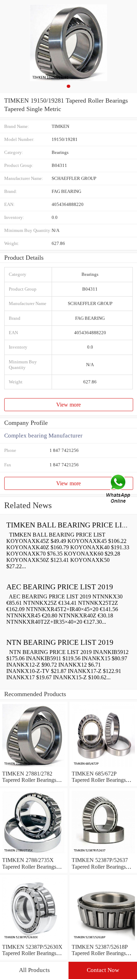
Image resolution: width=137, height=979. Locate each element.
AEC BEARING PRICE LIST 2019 (59, 587)
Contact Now (103, 970)
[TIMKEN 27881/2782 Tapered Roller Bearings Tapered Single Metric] (33, 767)
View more (68, 405)
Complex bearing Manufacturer (43, 435)
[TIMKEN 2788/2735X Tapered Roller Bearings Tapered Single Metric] (33, 854)
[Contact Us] (118, 489)
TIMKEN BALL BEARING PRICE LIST (68, 525)
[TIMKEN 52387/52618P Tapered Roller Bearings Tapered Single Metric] (103, 941)
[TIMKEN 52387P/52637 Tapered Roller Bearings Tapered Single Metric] (103, 854)
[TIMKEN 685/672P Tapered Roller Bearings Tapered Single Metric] (103, 767)
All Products (34, 970)
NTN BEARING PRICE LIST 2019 (59, 642)
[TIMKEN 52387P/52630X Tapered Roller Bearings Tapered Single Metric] (33, 941)
